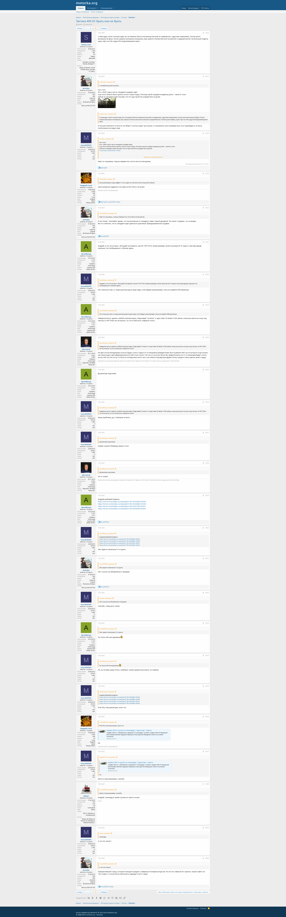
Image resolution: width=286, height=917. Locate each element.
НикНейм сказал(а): (106, 82)
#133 (207, 305)
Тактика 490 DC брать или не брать (98, 21)
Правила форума (192, 908)
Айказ (86, 796)
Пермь (93, 56)
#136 (207, 402)
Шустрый (86, 349)
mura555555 (86, 145)
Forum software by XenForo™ (96, 913)
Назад (80, 28)
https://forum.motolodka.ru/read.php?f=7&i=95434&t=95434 (122, 508)
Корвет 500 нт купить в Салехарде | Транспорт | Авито (129, 730)
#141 (207, 558)
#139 (207, 495)
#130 (207, 208)
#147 (207, 751)
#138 (207, 463)
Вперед (103, 28)
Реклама (99, 915)
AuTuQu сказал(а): (105, 139)
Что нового (91, 8)
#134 (207, 337)
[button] (98, 8)
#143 (207, 623)
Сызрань (92, 264)
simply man (86, 44)
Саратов (92, 98)
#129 (207, 173)
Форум (81, 8)
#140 (207, 528)
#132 (207, 274)
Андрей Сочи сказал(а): (107, 757)
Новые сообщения (82, 12)
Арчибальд (86, 254)
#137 (207, 432)
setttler (80, 24)
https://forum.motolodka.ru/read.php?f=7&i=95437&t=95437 (122, 506)
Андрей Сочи (86, 185)
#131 (207, 242)
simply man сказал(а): (106, 114)
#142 (207, 593)
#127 (207, 76)
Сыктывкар (91, 808)
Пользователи (106, 8)
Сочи (93, 197)
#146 (207, 716)
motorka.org (90, 915)
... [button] (87, 28)
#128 (207, 133)
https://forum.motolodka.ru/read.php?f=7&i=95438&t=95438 (122, 504)
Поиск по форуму (97, 12)
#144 (207, 655)
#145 (207, 686)
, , (110, 202)
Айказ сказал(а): (104, 833)
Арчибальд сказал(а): (106, 280)
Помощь (203, 908)
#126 (207, 33)
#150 (207, 858)
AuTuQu (86, 88)
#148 (207, 784)
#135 (207, 370)
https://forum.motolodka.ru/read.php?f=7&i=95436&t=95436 (122, 501)
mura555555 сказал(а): (107, 213)
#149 (207, 828)
